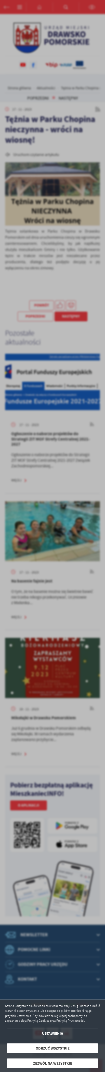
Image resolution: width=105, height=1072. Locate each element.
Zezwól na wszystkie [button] (52, 1063)
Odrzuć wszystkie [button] (53, 1048)
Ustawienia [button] (52, 1033)
